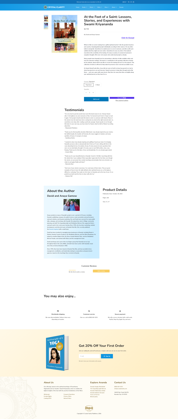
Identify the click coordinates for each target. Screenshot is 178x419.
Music (91, 7)
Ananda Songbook (54, 229)
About (113, 7)
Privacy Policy (67, 396)
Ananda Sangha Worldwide (97, 386)
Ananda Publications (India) (97, 390)
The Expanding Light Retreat (98, 388)
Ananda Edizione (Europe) (97, 392)
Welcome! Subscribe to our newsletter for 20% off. (89, 2)
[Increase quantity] (93, 92)
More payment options (122, 100)
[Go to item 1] (46, 18)
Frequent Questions (69, 394)
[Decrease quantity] (86, 92)
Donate (121, 7)
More (106, 7)
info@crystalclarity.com (120, 388)
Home (77, 7)
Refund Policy (67, 398)
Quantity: (86, 89)
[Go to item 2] (46, 26)
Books (84, 7)
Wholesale (47, 394)
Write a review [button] (101, 271)
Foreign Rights (48, 396)
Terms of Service (95, 394)
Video (98, 7)
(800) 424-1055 (118, 386)
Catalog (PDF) (47, 398)
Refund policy (94, 396)
